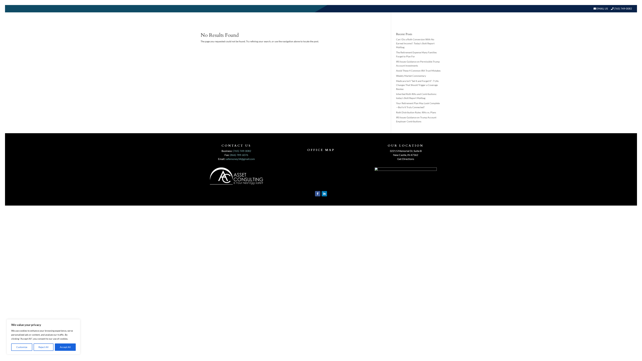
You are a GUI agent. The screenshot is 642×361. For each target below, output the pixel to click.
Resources (554, 24)
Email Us (602, 8)
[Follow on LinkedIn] (324, 193)
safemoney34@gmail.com (240, 158)
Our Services (503, 24)
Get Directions (405, 158)
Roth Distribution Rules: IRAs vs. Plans (416, 112)
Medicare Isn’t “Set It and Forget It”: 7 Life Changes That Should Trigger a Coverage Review (417, 85)
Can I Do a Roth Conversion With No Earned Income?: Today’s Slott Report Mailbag (415, 43)
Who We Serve (528, 24)
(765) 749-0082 (623, 8)
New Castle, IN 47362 (405, 154)
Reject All (43, 347)
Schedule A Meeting (614, 24)
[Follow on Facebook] (317, 193)
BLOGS (573, 24)
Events (590, 24)
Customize (21, 347)
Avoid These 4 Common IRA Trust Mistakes (418, 70)
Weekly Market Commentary (411, 75)
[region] (43, 336)
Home (464, 24)
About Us (479, 24)
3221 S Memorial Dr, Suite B (406, 150)
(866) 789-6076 (239, 154)
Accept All (65, 347)
